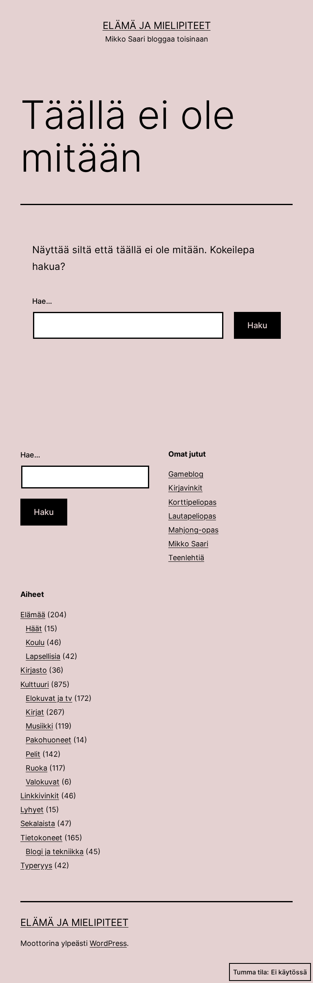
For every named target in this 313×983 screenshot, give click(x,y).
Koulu (35, 642)
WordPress (108, 943)
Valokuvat (43, 782)
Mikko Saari (188, 543)
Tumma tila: (251, 972)
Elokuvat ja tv (49, 698)
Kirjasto (33, 670)
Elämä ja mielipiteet (157, 25)
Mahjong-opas (193, 530)
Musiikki (39, 726)
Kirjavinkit (185, 488)
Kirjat (35, 712)
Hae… (42, 301)
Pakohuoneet (48, 740)
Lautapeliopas (192, 516)
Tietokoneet (41, 837)
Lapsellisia (43, 656)
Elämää (32, 614)
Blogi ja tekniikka (55, 851)
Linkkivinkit (39, 795)
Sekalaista (37, 823)
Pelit (33, 754)
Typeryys (36, 865)
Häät (34, 628)
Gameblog (185, 474)
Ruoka (36, 768)
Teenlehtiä (186, 557)
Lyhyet (32, 809)
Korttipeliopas (192, 502)
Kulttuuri (34, 684)
